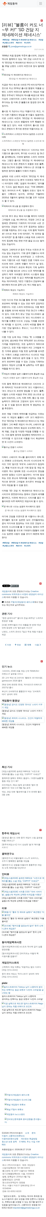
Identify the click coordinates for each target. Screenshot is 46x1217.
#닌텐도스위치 (8, 43)
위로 (18, 645)
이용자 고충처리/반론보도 (13, 1136)
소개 (27, 1133)
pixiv (4, 983)
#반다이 (19, 43)
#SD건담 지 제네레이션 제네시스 (24, 40)
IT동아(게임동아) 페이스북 (22, 602)
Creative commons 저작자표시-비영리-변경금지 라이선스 (22, 594)
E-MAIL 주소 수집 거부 (29, 1141)
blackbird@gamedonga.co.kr (26, 1208)
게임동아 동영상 (11, 700)
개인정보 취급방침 (29, 1139)
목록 (29, 645)
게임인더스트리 (10, 962)
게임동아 (6, 591)
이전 (9, 645)
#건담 (41, 40)
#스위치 (27, 43)
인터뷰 (5, 874)
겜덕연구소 (8, 853)
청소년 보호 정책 (9, 1141)
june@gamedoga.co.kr (21, 46)
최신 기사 (7, 766)
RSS (4, 1144)
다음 (37, 645)
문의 (34, 1133)
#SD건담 (6, 40)
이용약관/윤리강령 (10, 1139)
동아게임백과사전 (11, 942)
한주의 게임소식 (11, 833)
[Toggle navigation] (40, 3)
